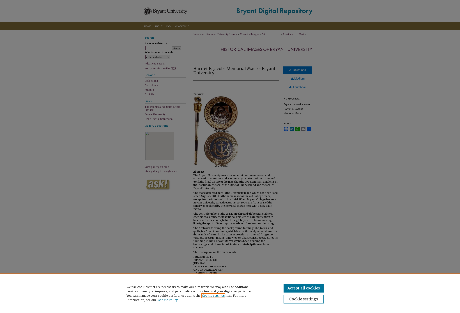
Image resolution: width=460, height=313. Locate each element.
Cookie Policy (168, 300)
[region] (230, 293)
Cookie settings (213, 295)
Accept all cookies (304, 288)
